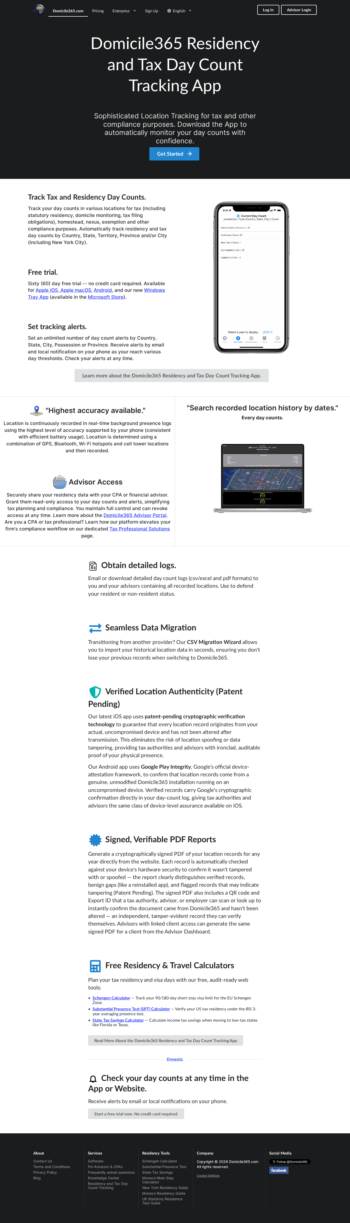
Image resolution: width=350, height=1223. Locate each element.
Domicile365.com (68, 10)
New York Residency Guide (165, 1187)
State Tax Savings (157, 1172)
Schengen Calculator (111, 997)
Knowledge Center (103, 1178)
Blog (37, 1178)
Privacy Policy (45, 1172)
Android (103, 290)
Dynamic (175, 1059)
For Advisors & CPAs (105, 1166)
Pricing (98, 10)
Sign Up (151, 10)
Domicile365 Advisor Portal (135, 515)
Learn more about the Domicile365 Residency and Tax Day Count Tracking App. (171, 375)
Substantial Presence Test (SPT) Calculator (131, 1008)
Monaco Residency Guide (163, 1193)
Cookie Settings (208, 1176)
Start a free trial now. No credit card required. (136, 1113)
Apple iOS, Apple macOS (63, 290)
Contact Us (42, 1161)
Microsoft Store (105, 297)
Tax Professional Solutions (139, 529)
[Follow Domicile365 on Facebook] (279, 1170)
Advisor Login (299, 9)
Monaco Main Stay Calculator (158, 1180)
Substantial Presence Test (164, 1166)
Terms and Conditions (51, 1166)
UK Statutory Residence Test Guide (162, 1201)
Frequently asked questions (111, 1172)
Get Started (170, 154)
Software (95, 1161)
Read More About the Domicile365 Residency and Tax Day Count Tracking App (165, 1040)
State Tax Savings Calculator (118, 1020)
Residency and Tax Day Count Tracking (108, 1185)
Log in (268, 9)
